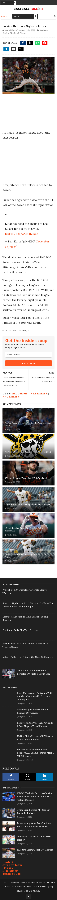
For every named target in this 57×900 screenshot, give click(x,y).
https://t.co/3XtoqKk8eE (21, 233)
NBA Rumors (39, 393)
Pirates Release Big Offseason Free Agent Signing (28, 452)
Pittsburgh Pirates (18, 33)
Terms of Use (11, 873)
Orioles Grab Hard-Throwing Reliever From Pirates (25, 555)
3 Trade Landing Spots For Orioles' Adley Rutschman (24, 529)
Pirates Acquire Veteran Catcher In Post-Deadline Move (28, 424)
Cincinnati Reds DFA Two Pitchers (20, 630)
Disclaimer (10, 870)
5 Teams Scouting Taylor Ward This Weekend (26, 478)
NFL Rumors (20, 393)
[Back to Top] (28, 896)
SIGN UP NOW (28, 363)
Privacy (7, 868)
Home (4, 16)
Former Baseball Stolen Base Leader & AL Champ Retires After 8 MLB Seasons (35, 752)
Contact (7, 862)
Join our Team (12, 865)
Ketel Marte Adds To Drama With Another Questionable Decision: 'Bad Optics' (34, 696)
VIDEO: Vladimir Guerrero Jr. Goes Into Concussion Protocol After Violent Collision (35, 796)
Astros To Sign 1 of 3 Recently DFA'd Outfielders (27, 657)
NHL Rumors (10, 396)
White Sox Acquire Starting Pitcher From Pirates (27, 504)
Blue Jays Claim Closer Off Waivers (35, 849)
